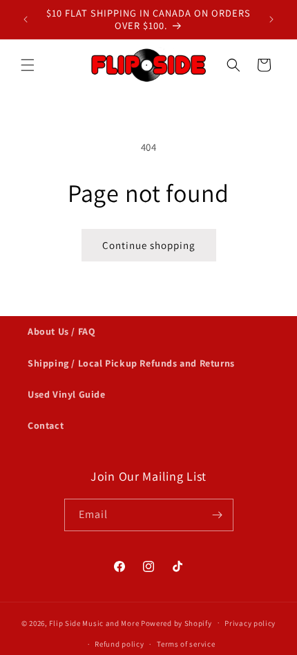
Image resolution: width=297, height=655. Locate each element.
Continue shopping (148, 245)
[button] (27, 65)
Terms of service (186, 644)
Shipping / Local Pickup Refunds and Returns (131, 363)
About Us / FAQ (61, 331)
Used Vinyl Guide (67, 394)
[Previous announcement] (25, 19)
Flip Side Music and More (94, 622)
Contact (46, 425)
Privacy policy (250, 623)
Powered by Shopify (176, 622)
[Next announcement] (271, 19)
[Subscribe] (217, 515)
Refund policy (119, 644)
